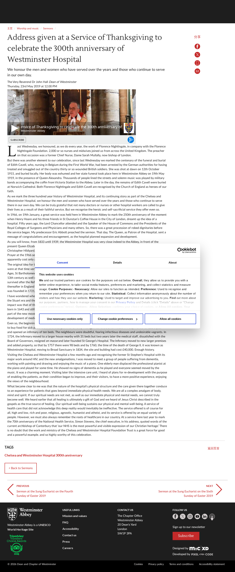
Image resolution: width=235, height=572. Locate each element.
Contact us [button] (69, 535)
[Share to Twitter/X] (197, 54)
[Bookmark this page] (197, 63)
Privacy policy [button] (156, 564)
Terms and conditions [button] (181, 564)
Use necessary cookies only (65, 318)
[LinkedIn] (204, 516)
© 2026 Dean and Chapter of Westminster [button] (32, 564)
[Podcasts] (212, 517)
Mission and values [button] (74, 516)
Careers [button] (67, 548)
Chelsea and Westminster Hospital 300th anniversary (43, 455)
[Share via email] (197, 71)
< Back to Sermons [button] (21, 468)
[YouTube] (197, 516)
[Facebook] (175, 516)
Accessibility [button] (70, 528)
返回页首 (213, 448)
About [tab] (173, 262)
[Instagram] (190, 516)
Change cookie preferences (115, 318)
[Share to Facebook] (197, 46)
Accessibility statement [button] (212, 564)
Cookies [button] (138, 564)
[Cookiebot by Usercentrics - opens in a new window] (180, 250)
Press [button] (66, 541)
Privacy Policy (125, 302)
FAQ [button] (65, 522)
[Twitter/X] (182, 516)
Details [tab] (117, 262)
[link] (199, 548)
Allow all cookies (170, 318)
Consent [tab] (62, 262)
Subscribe (186, 536)
